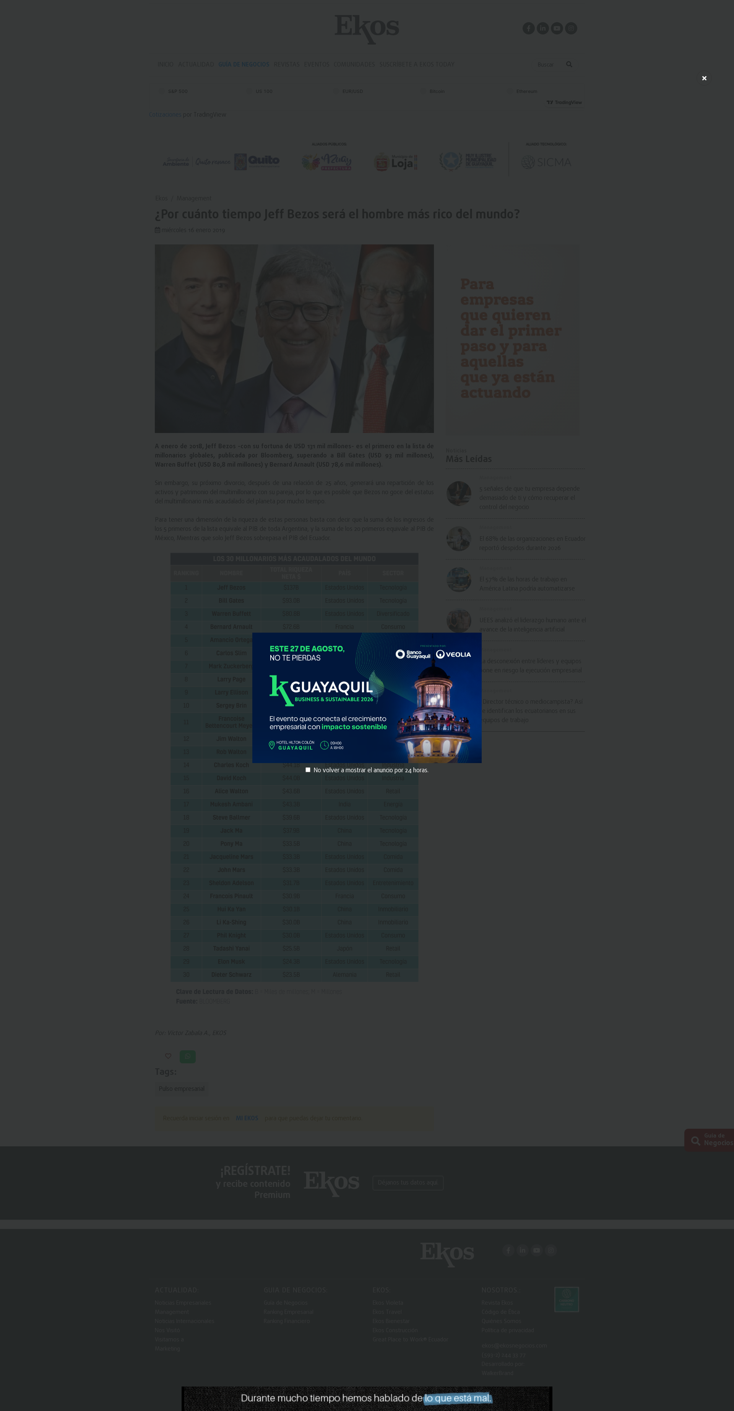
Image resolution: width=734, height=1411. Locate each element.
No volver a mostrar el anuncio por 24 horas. (371, 770)
